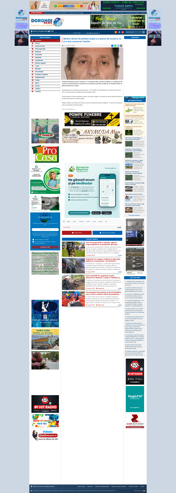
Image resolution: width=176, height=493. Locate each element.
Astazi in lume (40, 46)
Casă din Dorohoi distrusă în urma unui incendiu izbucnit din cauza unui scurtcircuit (134, 283)
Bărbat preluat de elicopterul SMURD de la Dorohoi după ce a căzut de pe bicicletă (133, 346)
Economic (38, 55)
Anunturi (38, 40)
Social (37, 86)
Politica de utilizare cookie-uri (118, 486)
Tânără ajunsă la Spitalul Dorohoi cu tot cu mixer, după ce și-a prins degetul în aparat (134, 318)
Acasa (37, 43)
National (38, 52)
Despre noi (90, 486)
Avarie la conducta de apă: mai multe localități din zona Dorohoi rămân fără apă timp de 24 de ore (134, 289)
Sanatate (38, 57)
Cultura (37, 89)
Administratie (40, 77)
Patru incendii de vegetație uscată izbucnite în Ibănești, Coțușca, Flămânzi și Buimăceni (103, 277)
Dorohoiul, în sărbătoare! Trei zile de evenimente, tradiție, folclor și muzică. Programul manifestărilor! (134, 296)
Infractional (39, 72)
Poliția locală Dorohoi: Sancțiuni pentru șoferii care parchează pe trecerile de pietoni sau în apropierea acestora (134, 311)
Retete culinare (40, 63)
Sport (37, 83)
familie (88, 221)
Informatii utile (40, 49)
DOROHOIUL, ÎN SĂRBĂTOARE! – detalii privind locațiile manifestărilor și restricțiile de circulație (67, 13)
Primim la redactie (41, 74)
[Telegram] (118, 46)
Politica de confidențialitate (102, 486)
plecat (94, 221)
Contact (38, 91)
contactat (81, 221)
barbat (68, 221)
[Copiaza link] (121, 46)
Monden (38, 69)
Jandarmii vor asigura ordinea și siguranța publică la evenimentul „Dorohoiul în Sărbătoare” (103, 260)
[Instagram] (122, 32)
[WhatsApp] (115, 46)
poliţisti (100, 221)
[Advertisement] (45, 105)
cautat (74, 221)
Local (37, 66)
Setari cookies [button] (81, 486)
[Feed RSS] (115, 32)
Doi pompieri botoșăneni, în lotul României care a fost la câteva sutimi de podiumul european (103, 293)
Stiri (106, 221)
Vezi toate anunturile (134, 215)
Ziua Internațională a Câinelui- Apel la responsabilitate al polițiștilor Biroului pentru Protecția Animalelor (101, 244)
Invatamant (39, 60)
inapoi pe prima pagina (108, 232)
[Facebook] (119, 32)
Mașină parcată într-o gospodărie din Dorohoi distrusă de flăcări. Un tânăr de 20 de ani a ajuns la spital (135, 353)
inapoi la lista (78, 232)
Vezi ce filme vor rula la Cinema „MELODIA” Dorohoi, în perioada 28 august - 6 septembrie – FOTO (137, 13)
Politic (37, 80)
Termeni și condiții (133, 486)
